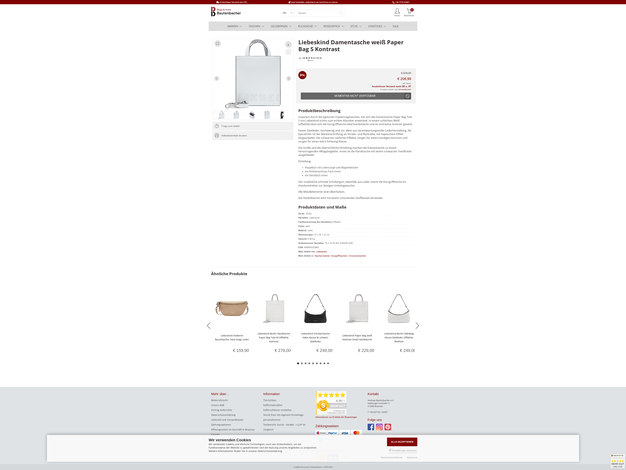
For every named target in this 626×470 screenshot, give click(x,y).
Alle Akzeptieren (402, 442)
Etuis (354, 26)
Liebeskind (321, 251)
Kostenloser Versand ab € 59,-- (234, 2)
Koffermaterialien (273, 405)
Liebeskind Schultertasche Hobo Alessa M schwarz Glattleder (315, 337)
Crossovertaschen (357, 255)
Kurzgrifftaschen (339, 255)
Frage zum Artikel (230, 126)
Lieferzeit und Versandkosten (227, 419)
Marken (232, 26)
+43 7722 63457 (402, 2)
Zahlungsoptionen (221, 424)
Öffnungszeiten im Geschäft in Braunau (233, 429)
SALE (396, 26)
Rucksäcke (305, 26)
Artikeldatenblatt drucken (234, 135)
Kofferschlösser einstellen (277, 410)
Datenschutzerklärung (223, 414)
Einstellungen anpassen (404, 450)
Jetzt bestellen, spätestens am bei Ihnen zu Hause (314, 2)
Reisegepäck (331, 26)
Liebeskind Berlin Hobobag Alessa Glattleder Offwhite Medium (399, 337)
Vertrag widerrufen (221, 410)
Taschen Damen (322, 255)
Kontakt (215, 434)
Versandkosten (404, 89)
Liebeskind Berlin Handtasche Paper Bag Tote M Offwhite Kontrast (273, 337)
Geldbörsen (279, 26)
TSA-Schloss (269, 400)
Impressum (412, 457)
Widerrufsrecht (219, 400)
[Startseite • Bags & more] (226, 11)
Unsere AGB (217, 405)
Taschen (254, 26)
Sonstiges (375, 26)
